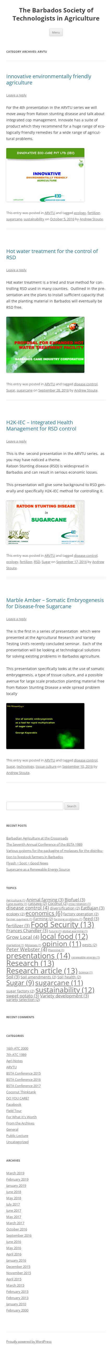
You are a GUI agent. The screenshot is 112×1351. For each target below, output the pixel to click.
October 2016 (16, 1229)
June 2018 (13, 1191)
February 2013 (17, 1297)
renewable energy (85, 957)
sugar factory (20, 991)
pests (89, 944)
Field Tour (14, 1110)
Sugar (10, 390)
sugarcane (14, 219)
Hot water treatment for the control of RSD (52, 254)
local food (64, 936)
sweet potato (22, 996)
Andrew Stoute (91, 219)
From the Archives (20, 1123)
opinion (61, 943)
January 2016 (16, 1260)
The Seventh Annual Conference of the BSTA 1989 (44, 844)
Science (85, 972)
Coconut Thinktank (21, 1092)
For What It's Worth (21, 1117)
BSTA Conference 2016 (23, 1079)
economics (44, 913)
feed (91, 919)
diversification (65, 908)
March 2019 (15, 1173)
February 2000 (17, 1310)
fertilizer (94, 212)
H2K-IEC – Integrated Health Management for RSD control (41, 425)
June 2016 (13, 1241)
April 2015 (13, 1279)
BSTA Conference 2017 (23, 1085)
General (12, 1129)
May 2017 (13, 1216)
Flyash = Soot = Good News (27, 863)
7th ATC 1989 (16, 1054)
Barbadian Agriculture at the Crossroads (37, 838)
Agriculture (15, 900)
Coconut (57, 903)
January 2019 (16, 1185)
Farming (43, 918)
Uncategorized (17, 1142)
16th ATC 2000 (17, 1048)
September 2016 (19, 1235)
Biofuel (75, 900)
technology (25, 766)
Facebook (13, 1104)
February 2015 (17, 1291)
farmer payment (19, 919)
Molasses (33, 945)
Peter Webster (26, 949)
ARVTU (50, 212)
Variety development (64, 996)
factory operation (80, 913)
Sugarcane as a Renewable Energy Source (38, 869)
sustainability (34, 219)
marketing (15, 945)
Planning (56, 950)
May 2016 (13, 1248)
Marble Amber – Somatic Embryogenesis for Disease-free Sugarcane (55, 603)
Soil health (69, 977)
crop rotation (80, 904)
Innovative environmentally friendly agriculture (48, 79)
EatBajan (92, 908)
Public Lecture (17, 1135)
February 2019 (17, 1179)
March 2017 (15, 1223)
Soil (13, 977)
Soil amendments (38, 977)
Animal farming (45, 900)
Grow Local (22, 937)
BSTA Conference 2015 (23, 1073)
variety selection (23, 999)
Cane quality (16, 904)
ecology (80, 212)
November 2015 (18, 1272)
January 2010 (16, 1304)
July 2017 (13, 1204)
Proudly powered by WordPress (29, 1341)
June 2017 (13, 1210)
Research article (42, 970)
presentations (38, 955)
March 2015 (15, 1285)
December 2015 (18, 1266)
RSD (37, 561)
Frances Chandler (27, 930)
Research (30, 963)
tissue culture (46, 766)
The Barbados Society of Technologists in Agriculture (56, 14)
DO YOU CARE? (17, 1098)
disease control (85, 384)
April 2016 (13, 1254)
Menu (56, 32)
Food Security (62, 924)
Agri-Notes (14, 1060)
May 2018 (13, 1198)
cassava (37, 903)
